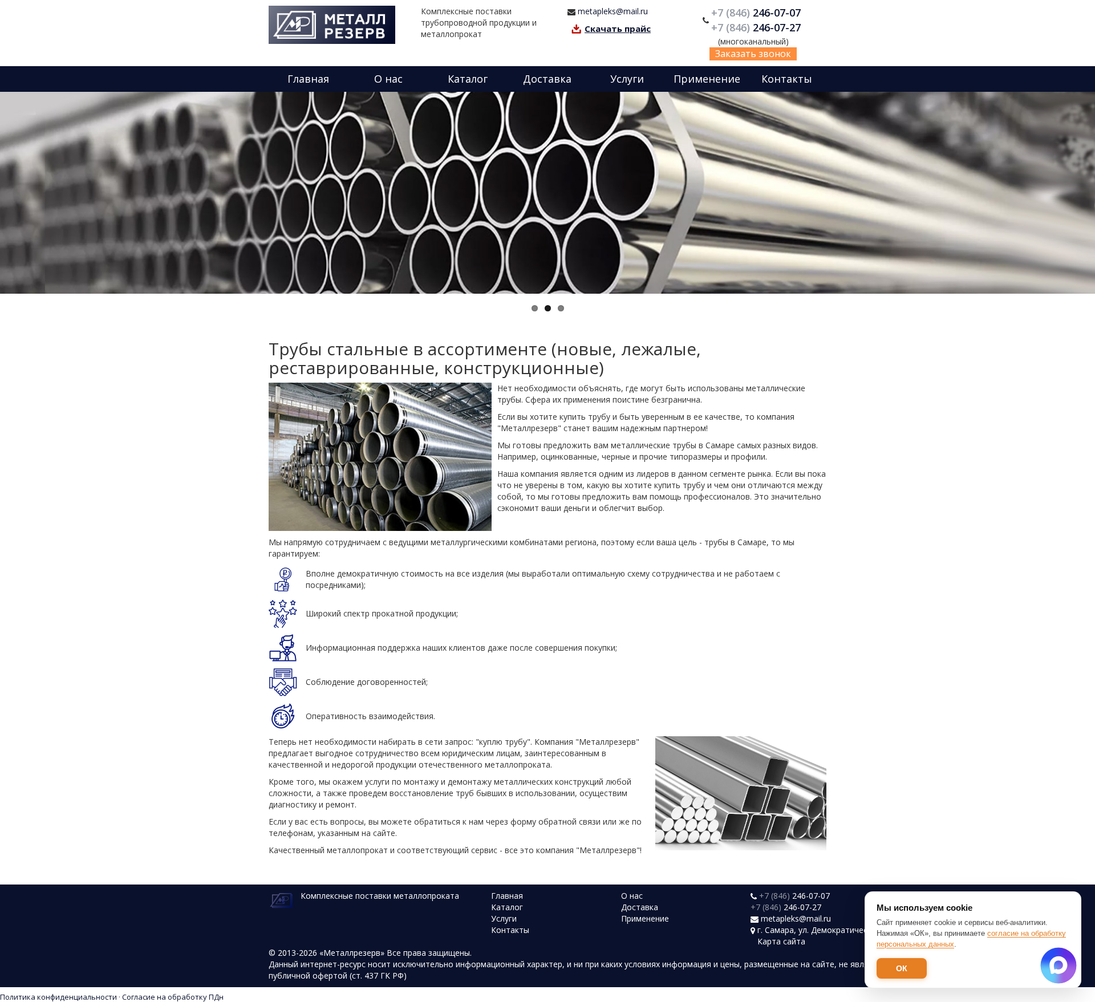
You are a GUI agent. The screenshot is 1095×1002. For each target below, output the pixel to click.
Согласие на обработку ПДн (173, 997)
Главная (308, 79)
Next (1083, 192)
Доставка (547, 79)
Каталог (468, 79)
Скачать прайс (618, 28)
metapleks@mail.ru (613, 11)
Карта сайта (781, 941)
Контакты (786, 79)
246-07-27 (757, 27)
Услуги (627, 79)
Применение (707, 79)
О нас (388, 79)
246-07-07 (757, 12)
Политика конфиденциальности (58, 997)
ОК (901, 968)
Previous (11, 192)
